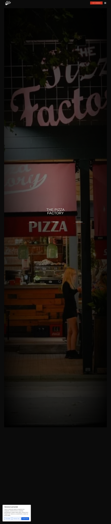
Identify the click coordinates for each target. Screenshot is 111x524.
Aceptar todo (25, 518)
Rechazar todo (16, 518)
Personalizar (8, 518)
